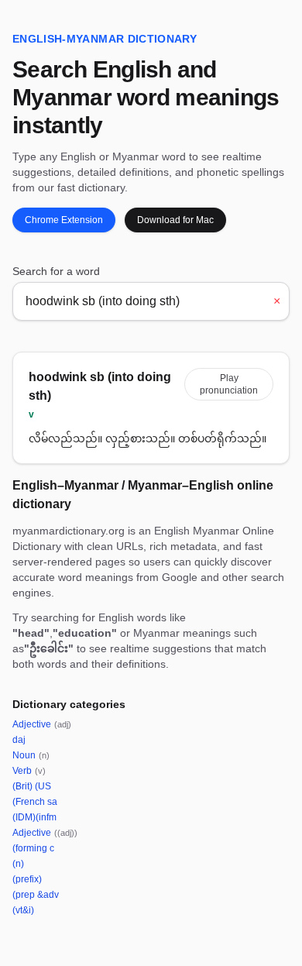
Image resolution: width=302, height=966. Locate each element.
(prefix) (27, 879)
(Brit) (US (31, 786)
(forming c (33, 848)
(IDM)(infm (34, 817)
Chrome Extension (64, 220)
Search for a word (56, 271)
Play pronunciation (229, 384)
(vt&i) (23, 910)
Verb (29, 770)
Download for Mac (175, 220)
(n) (18, 863)
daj (19, 739)
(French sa (34, 801)
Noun (31, 755)
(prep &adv (35, 894)
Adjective (41, 724)
